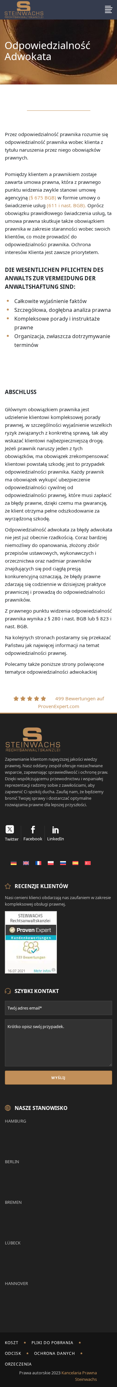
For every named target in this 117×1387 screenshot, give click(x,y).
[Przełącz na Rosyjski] (63, 863)
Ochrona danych (54, 1353)
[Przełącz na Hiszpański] (75, 863)
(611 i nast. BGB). (66, 205)
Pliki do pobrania (52, 1342)
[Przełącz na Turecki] (88, 863)
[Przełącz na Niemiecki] (13, 863)
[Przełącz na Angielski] (26, 863)
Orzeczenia (18, 1364)
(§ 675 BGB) (42, 197)
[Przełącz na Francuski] (38, 863)
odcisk (13, 1353)
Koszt (12, 1342)
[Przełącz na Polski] (51, 863)
